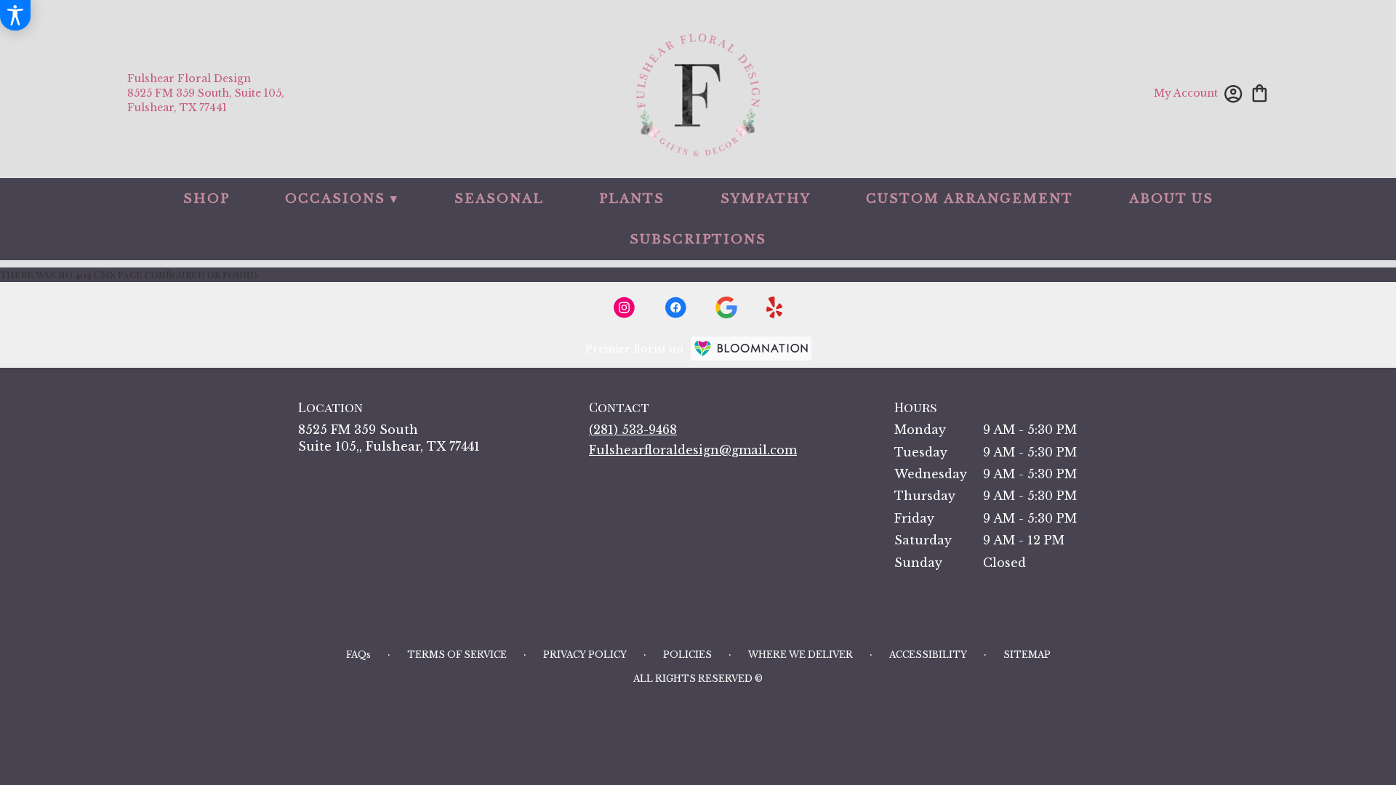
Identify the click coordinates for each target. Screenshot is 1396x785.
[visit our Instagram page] (624, 307)
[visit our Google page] (726, 307)
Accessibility (928, 654)
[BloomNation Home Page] (751, 349)
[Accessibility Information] (15, 15)
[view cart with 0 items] (1260, 92)
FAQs (358, 654)
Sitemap (1027, 654)
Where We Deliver (800, 654)
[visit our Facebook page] (675, 307)
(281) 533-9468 (633, 429)
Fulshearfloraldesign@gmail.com (693, 450)
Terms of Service (457, 654)
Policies (687, 654)
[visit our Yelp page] (775, 307)
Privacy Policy (585, 654)
